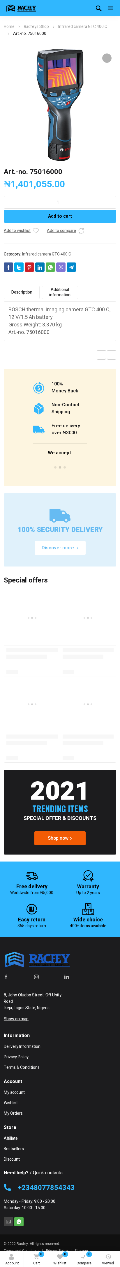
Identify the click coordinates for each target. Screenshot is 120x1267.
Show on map (16, 1019)
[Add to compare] (81, 231)
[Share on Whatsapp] (50, 267)
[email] (8, 1221)
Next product (111, 355)
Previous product (101, 355)
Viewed (108, 1263)
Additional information (59, 292)
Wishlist (59, 1259)
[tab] (22, 292)
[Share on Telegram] (71, 267)
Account (12, 1263)
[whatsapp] (19, 1221)
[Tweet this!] (19, 267)
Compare (84, 1259)
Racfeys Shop (36, 27)
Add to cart (60, 216)
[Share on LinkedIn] (40, 267)
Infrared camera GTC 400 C (82, 27)
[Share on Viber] (61, 267)
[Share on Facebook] (8, 267)
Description (21, 292)
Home (9, 27)
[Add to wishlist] (36, 231)
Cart (37, 1259)
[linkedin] (66, 977)
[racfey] (21, 8)
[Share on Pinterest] (29, 267)
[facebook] (6, 977)
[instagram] (36, 977)
